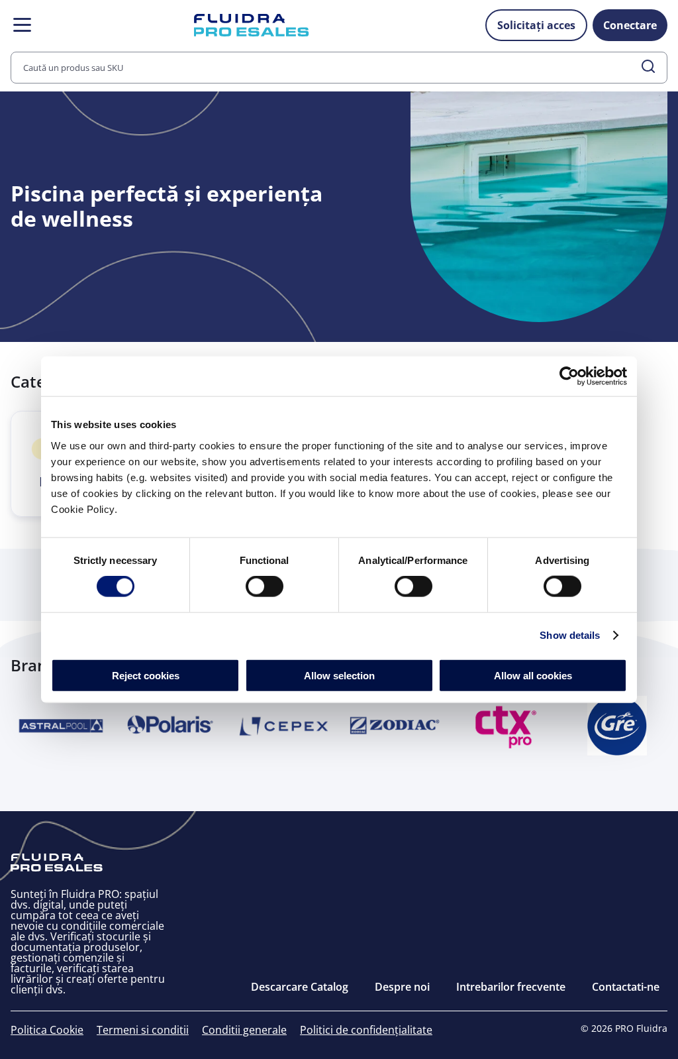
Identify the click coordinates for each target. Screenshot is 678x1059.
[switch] (264, 586)
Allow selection (339, 675)
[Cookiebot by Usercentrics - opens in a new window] (569, 376)
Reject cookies (145, 675)
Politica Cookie (47, 1030)
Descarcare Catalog (299, 986)
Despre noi (402, 986)
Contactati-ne (625, 986)
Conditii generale (244, 1030)
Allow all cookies (533, 675)
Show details (570, 635)
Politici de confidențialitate (366, 1030)
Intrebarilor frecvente (510, 986)
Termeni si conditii (143, 1030)
